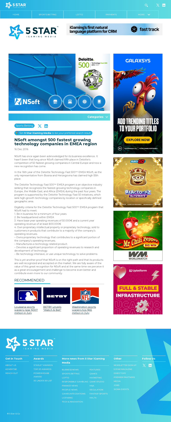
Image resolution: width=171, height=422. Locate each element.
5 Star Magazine (123, 369)
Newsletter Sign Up (125, 365)
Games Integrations (73, 393)
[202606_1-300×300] (137, 212)
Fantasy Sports (99, 393)
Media (117, 381)
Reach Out (11, 373)
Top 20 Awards (42, 369)
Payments (111, 14)
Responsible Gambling (75, 381)
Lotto (79, 14)
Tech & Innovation (72, 401)
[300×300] (137, 158)
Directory (120, 373)
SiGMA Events (121, 389)
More (143, 14)
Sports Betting (47, 14)
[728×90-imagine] (114, 29)
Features (95, 369)
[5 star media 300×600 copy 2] (137, 55)
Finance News (70, 385)
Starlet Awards (43, 365)
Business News (70, 369)
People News (69, 389)
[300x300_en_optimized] (137, 265)
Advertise (11, 369)
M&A (92, 385)
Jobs (116, 385)
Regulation (96, 389)
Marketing (96, 377)
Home (16, 14)
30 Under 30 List (43, 380)
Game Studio (97, 381)
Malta (93, 397)
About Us (10, 365)
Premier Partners (124, 377)
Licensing (67, 397)
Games (93, 373)
